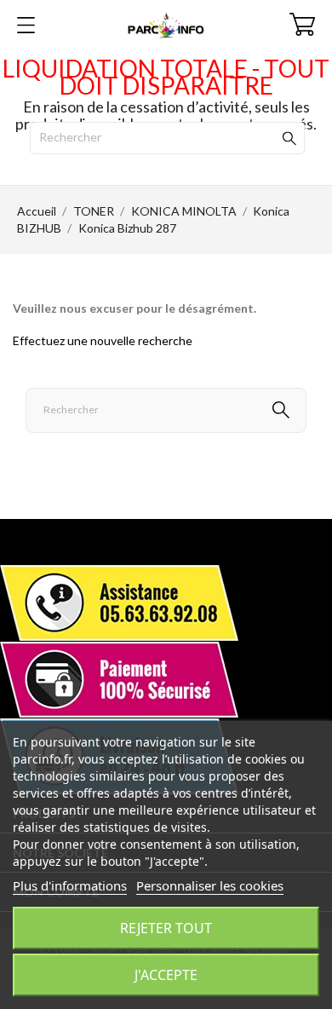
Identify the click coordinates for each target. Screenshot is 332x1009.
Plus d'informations (70, 885)
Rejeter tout (166, 928)
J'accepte (166, 975)
